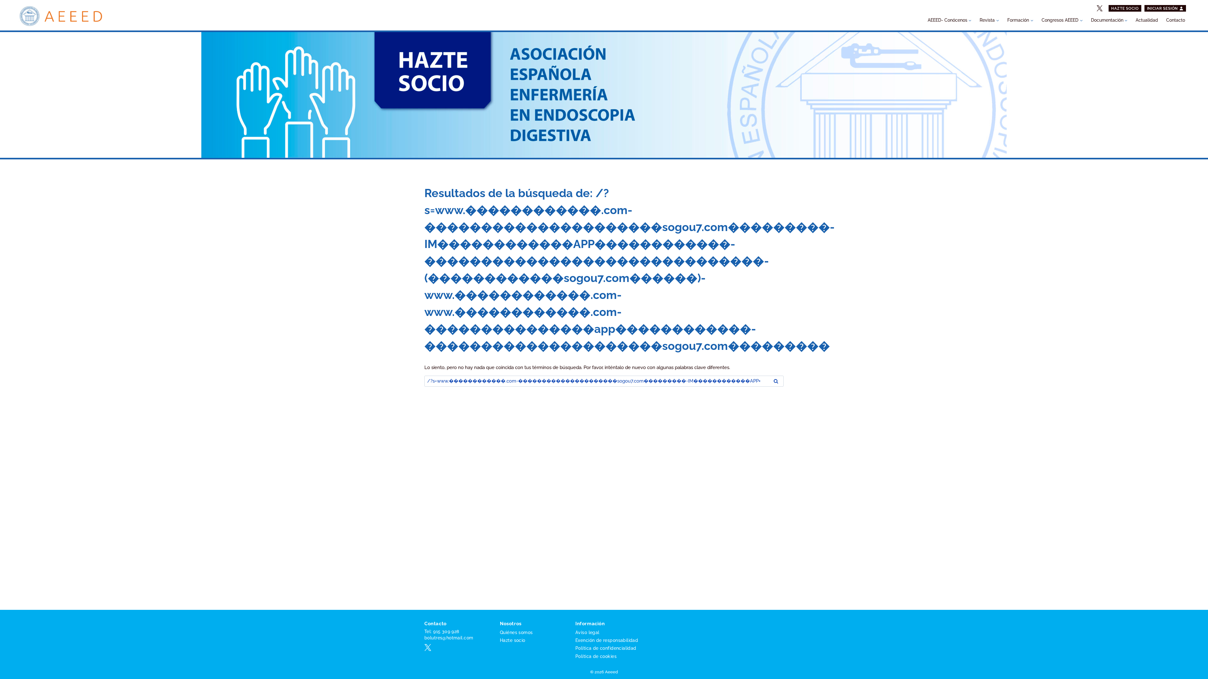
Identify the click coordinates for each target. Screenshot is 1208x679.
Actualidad (1147, 20)
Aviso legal (587, 632)
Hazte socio (1124, 8)
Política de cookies (596, 656)
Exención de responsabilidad (606, 640)
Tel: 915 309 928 (441, 631)
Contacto (1175, 20)
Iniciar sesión (1163, 8)
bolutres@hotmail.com (448, 637)
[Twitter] (427, 647)
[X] (1100, 8)
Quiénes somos (516, 632)
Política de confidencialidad (605, 648)
